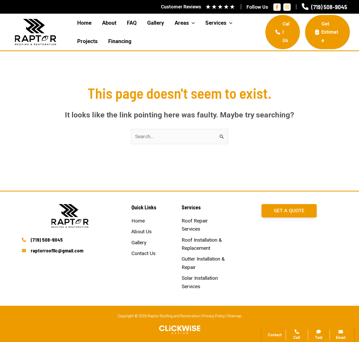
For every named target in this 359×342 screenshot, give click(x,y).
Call (280, 251)
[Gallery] (138, 243)
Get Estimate (329, 32)
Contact (284, 264)
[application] (192, 23)
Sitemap (234, 316)
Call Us (286, 32)
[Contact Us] (143, 253)
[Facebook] (277, 7)
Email (341, 337)
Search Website (292, 277)
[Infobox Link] (324, 7)
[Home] (138, 221)
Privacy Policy (213, 316)
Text (318, 337)
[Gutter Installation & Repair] (205, 263)
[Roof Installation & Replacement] (205, 244)
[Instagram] (287, 7)
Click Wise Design (317, 321)
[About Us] (141, 231)
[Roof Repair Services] (205, 225)
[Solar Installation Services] (205, 282)
